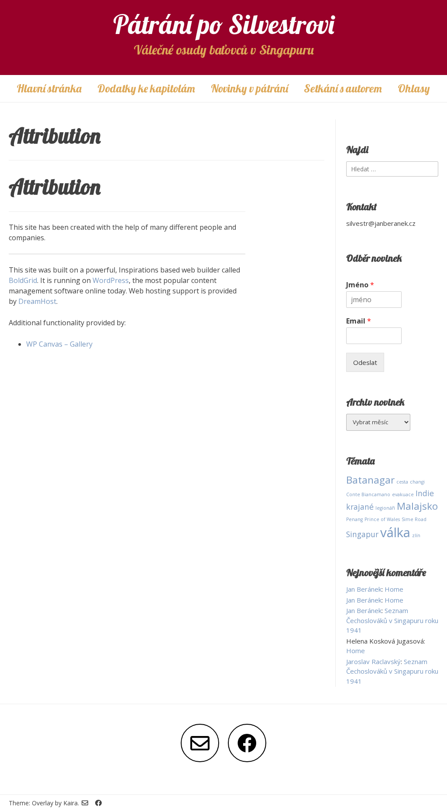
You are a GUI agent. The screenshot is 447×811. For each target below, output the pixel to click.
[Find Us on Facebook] (247, 743)
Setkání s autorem (343, 88)
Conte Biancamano (368, 494)
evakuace (403, 494)
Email (358, 321)
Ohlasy (414, 88)
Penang (354, 519)
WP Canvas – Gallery (59, 344)
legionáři (385, 508)
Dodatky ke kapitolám (146, 88)
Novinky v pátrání (249, 88)
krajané (360, 506)
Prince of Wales (382, 519)
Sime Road (414, 519)
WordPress (111, 280)
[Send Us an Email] (200, 743)
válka (395, 532)
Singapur (362, 534)
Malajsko (417, 506)
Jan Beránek (364, 589)
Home (394, 589)
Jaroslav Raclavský (373, 661)
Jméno (360, 285)
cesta (402, 482)
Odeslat (365, 362)
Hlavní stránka (49, 88)
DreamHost (37, 301)
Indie (425, 493)
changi (417, 482)
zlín (416, 535)
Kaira (70, 803)
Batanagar (370, 480)
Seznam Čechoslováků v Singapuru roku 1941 (392, 620)
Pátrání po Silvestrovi (223, 24)
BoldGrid (23, 280)
